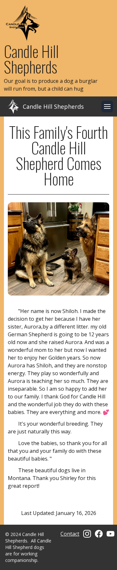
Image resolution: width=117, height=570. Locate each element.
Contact (69, 533)
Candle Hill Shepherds (31, 58)
